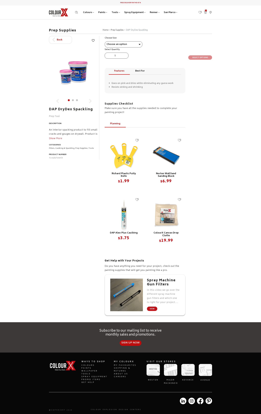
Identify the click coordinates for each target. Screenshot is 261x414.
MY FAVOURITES (125, 365)
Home (105, 30)
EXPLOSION (110, 410)
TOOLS (86, 374)
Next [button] (89, 99)
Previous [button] (57, 99)
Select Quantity (112, 50)
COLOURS (88, 365)
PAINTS (86, 368)
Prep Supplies (117, 30)
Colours (88, 12)
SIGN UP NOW (130, 343)
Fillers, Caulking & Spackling (61, 148)
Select (123, 187)
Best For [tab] (140, 71)
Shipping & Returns (122, 370)
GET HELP (88, 382)
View (152, 309)
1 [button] (69, 100)
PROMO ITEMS (91, 379)
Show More (55, 138)
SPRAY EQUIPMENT (94, 376)
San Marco (170, 12)
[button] (210, 11)
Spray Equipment (134, 12)
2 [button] (73, 100)
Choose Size (111, 38)
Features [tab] (119, 71)
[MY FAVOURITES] (200, 11)
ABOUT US (121, 374)
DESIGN (123, 410)
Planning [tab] (115, 124)
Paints (102, 12)
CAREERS (120, 376)
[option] (73, 72)
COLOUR (96, 410)
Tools (115, 12)
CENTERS (135, 410)
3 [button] (77, 100)
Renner (154, 12)
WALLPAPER (89, 371)
